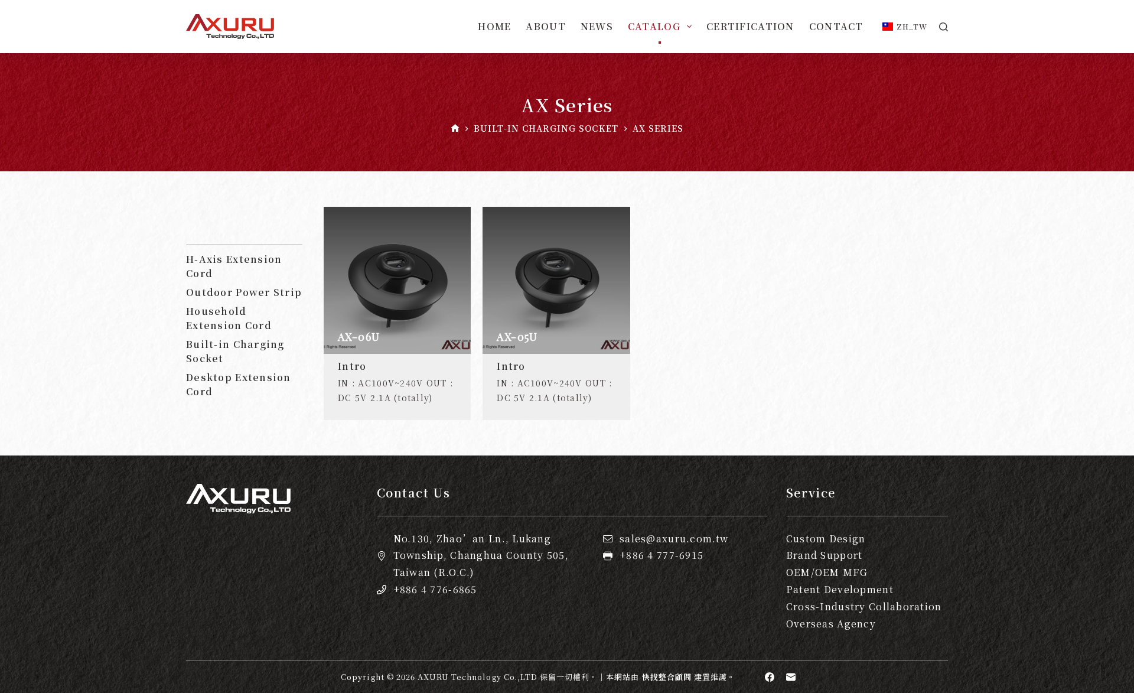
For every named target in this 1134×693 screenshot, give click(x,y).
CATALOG (654, 26)
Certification (750, 26)
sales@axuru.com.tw (674, 538)
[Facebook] (769, 677)
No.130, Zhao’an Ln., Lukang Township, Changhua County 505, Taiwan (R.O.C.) (481, 556)
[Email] (791, 677)
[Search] (943, 26)
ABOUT (545, 26)
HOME (494, 26)
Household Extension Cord (229, 318)
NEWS (597, 26)
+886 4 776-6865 (435, 589)
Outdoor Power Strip (244, 292)
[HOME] (455, 128)
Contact (836, 26)
